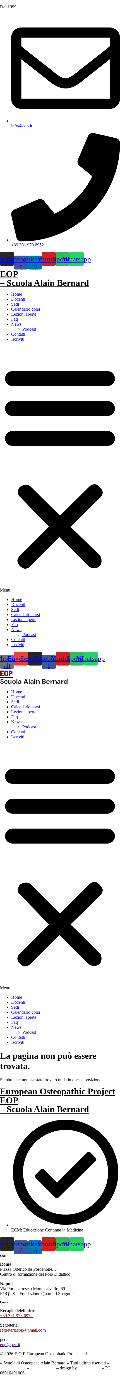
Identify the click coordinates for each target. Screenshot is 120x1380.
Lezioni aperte (23, 314)
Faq (14, 319)
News (16, 324)
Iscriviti (17, 339)
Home (16, 294)
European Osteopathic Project (57, 1091)
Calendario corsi (25, 309)
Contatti (18, 334)
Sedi (15, 304)
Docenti (18, 299)
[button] (60, 469)
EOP (9, 274)
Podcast (29, 329)
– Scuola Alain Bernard (44, 283)
